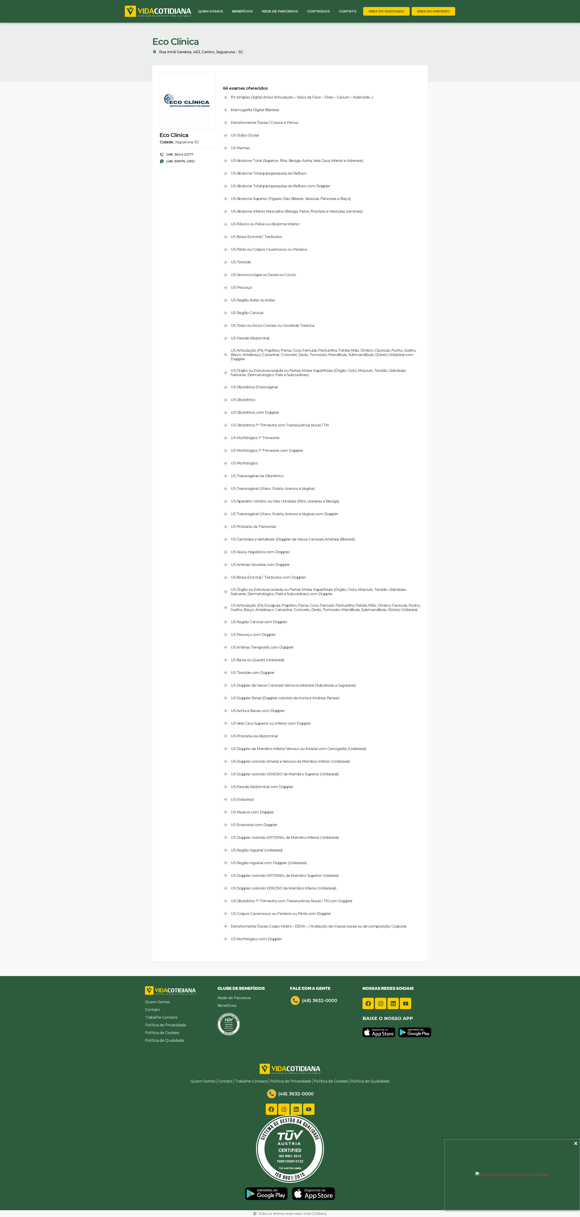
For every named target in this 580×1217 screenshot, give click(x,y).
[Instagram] (380, 1003)
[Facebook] (368, 1003)
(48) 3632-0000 (319, 1000)
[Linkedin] (393, 1003)
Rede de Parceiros (280, 11)
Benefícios (242, 11)
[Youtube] (405, 1003)
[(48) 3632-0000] (295, 1000)
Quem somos (210, 11)
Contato (348, 11)
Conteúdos (318, 11)
